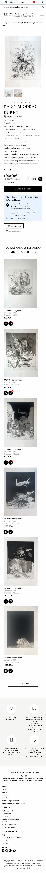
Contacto (5, 840)
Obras (4, 795)
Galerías (5, 790)
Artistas (4, 792)
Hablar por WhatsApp (19, 218)
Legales (5, 843)
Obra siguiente (13, 230)
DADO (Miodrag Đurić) (30, 23)
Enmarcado (6, 814)
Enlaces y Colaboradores (11, 838)
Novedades (6, 798)
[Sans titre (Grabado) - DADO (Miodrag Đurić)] (21, 562)
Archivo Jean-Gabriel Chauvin (13, 803)
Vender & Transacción (10, 819)
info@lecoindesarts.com (31, 863)
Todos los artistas (14, 23)
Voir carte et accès (18, 215)
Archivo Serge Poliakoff (10, 801)
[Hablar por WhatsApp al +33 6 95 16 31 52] (29, 179)
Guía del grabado (9, 825)
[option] (23, 61)
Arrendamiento (7, 822)
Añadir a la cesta (23, 189)
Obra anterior (14, 226)
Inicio (4, 23)
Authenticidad (7, 811)
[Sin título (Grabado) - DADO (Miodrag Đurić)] (20, 284)
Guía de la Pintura (8, 827)
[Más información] (35, 179)
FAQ (3, 835)
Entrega (5, 816)
